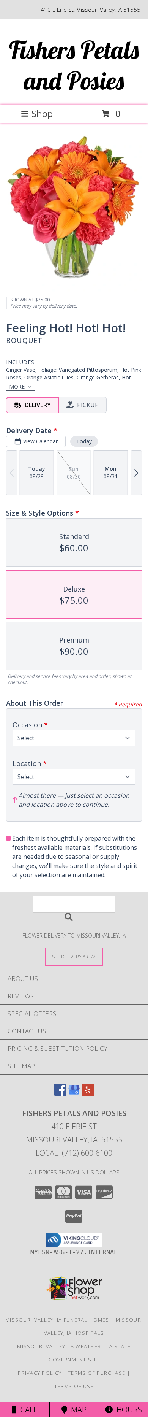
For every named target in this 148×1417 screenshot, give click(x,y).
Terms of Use (74, 1386)
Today (84, 441)
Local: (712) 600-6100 (74, 1153)
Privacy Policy (39, 1372)
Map (77, 1409)
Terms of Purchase (96, 1372)
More (17, 386)
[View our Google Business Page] (74, 1093)
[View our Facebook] (60, 1093)
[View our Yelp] (88, 1093)
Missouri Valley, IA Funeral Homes (57, 1319)
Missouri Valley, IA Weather (59, 1346)
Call (27, 1409)
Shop (42, 113)
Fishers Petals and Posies (74, 65)
